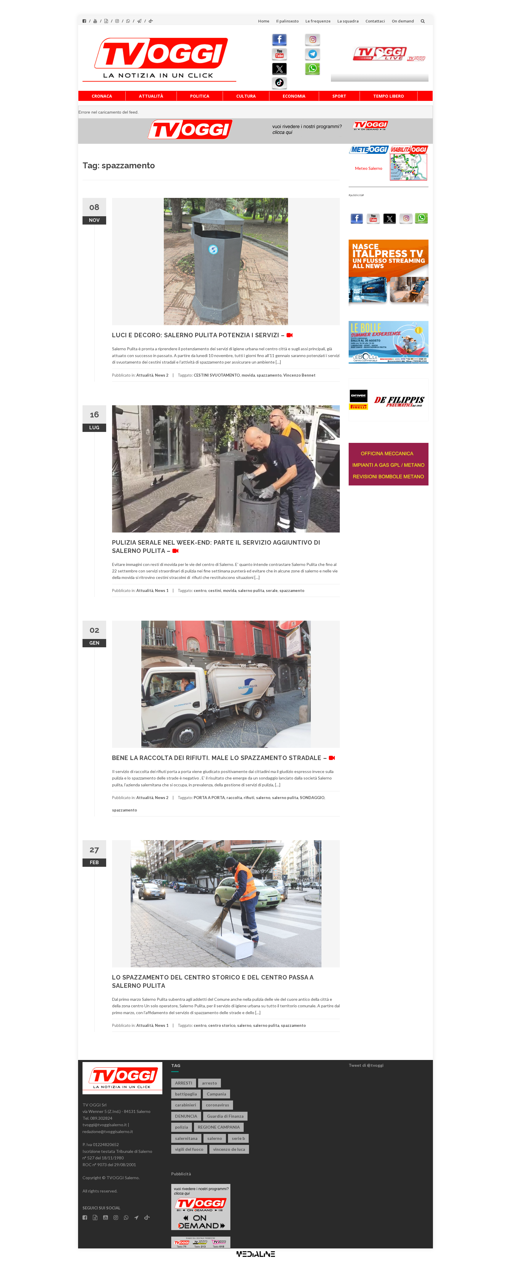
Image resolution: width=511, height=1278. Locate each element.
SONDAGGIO (312, 797)
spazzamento (269, 375)
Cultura (246, 96)
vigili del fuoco (189, 1149)
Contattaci (375, 21)
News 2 (162, 375)
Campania (216, 1093)
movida (248, 375)
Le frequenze (318, 21)
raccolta (234, 797)
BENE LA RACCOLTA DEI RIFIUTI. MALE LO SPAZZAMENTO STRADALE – (220, 757)
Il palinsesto (287, 21)
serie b (238, 1138)
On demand (403, 21)
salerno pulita (251, 590)
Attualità (151, 96)
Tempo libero (388, 96)
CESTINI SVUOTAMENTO (217, 375)
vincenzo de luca (229, 1149)
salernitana (186, 1138)
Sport (339, 96)
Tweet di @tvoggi (366, 1065)
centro (200, 590)
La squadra (348, 21)
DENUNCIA (186, 1116)
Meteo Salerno (368, 168)
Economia (294, 96)
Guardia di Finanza (225, 1116)
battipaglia (186, 1093)
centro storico (221, 1025)
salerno (263, 797)
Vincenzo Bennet (299, 375)
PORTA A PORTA (209, 797)
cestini (214, 590)
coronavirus (217, 1104)
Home (263, 21)
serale (272, 590)
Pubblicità (181, 1173)
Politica (199, 96)
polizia (181, 1126)
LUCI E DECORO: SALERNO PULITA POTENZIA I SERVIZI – (199, 335)
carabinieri (185, 1104)
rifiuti (249, 797)
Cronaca (102, 96)
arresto (209, 1082)
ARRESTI (183, 1082)
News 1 (162, 590)
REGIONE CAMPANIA (219, 1126)
